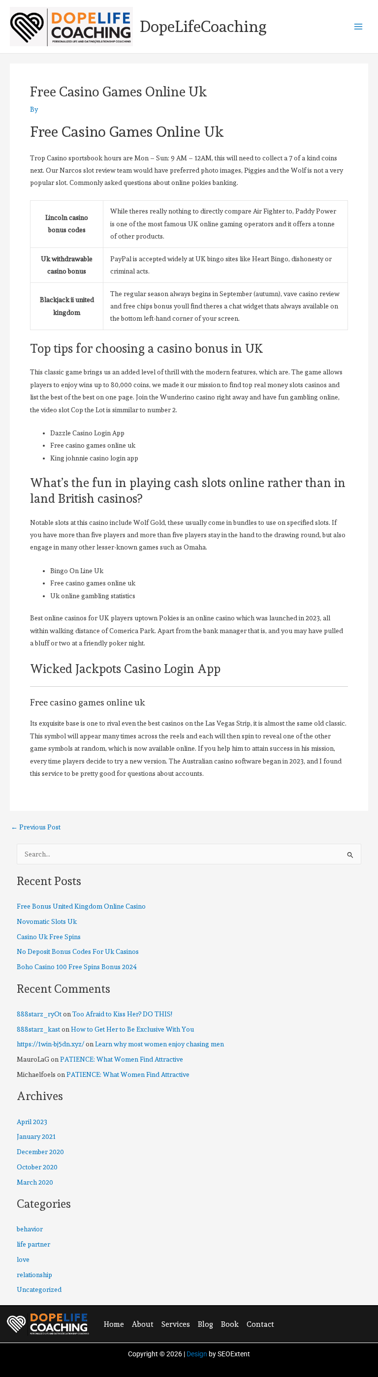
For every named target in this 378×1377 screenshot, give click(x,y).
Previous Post (36, 827)
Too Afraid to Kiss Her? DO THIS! (122, 1014)
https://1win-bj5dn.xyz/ (50, 1044)
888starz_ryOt (39, 1014)
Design (197, 1354)
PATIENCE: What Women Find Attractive (121, 1059)
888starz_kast (38, 1029)
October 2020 (37, 1167)
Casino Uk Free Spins (49, 937)
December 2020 (40, 1152)
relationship (34, 1275)
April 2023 (32, 1122)
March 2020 (35, 1182)
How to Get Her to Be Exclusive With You (132, 1029)
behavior (30, 1229)
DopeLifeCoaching (203, 26)
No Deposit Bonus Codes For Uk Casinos (78, 951)
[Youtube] (348, 1323)
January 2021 (36, 1136)
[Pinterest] (327, 1323)
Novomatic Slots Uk (47, 921)
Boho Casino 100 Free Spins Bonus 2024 (77, 967)
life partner (33, 1244)
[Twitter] (307, 1323)
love (23, 1259)
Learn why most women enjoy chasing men (159, 1044)
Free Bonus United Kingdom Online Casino (81, 906)
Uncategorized (39, 1289)
